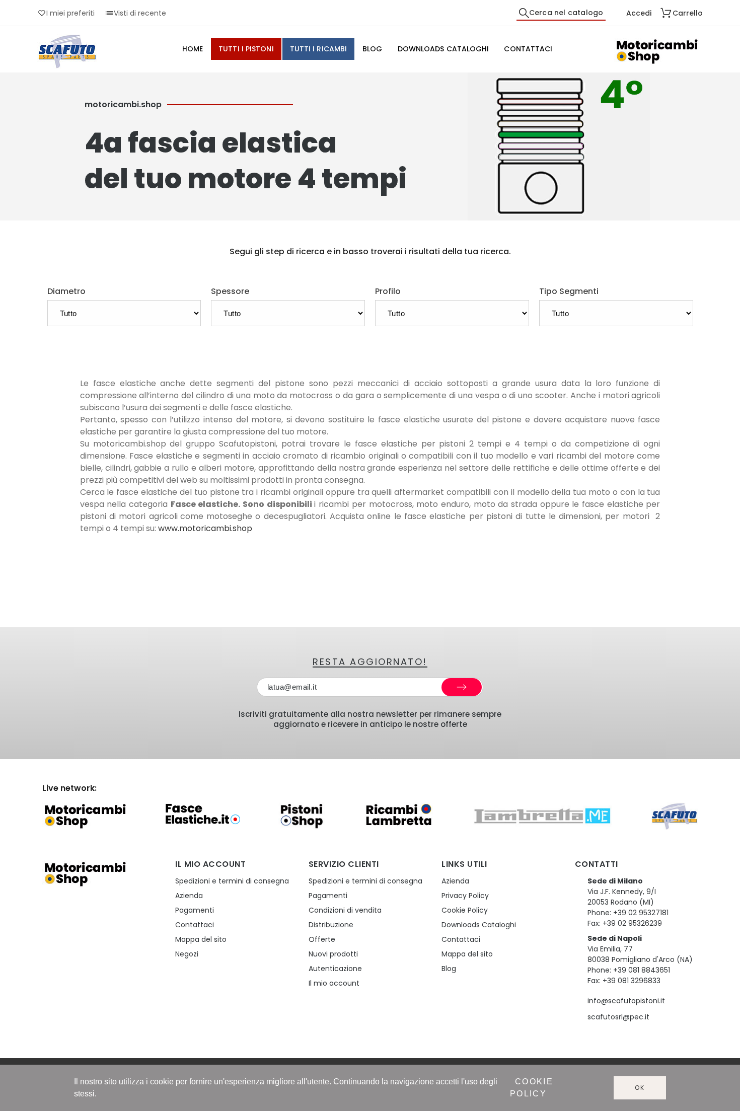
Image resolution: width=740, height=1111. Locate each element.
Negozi (186, 954)
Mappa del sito (201, 939)
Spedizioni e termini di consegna (232, 881)
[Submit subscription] (461, 687)
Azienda (189, 896)
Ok (640, 1087)
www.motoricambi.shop (205, 528)
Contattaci (194, 925)
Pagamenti (194, 910)
